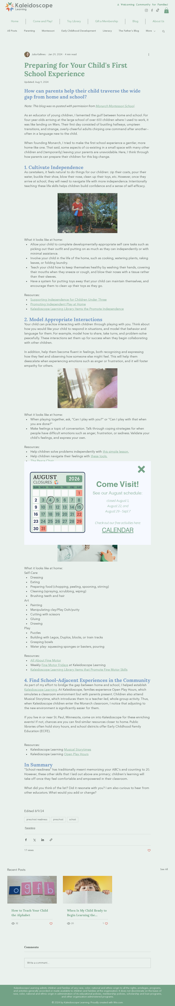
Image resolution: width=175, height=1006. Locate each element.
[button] (141, 469)
